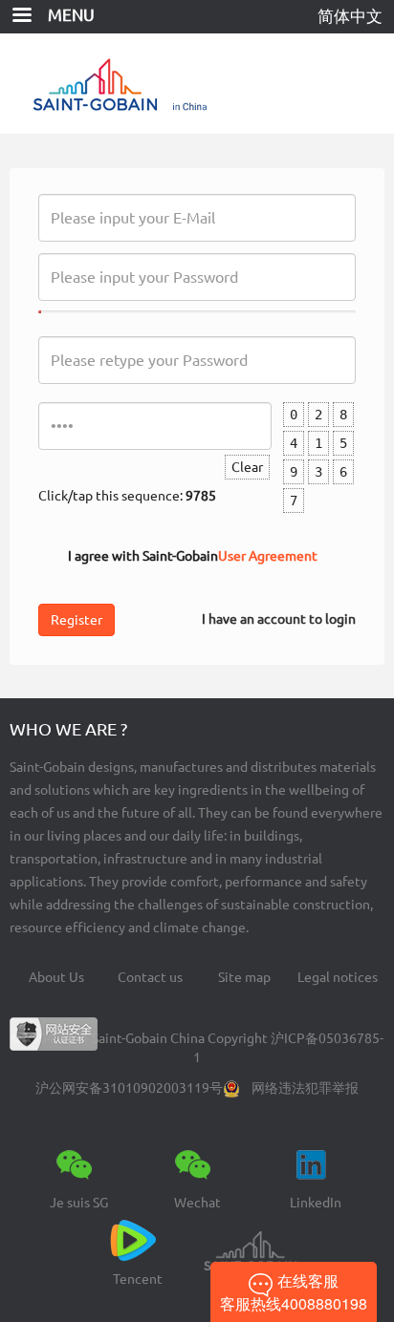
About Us (56, 977)
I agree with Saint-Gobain (192, 556)
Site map (244, 977)
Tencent (138, 1279)
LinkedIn (315, 1202)
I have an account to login (279, 619)
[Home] (197, 83)
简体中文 (350, 16)
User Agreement (267, 556)
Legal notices (337, 977)
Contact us (150, 977)
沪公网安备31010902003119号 (129, 1088)
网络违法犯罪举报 (305, 1088)
